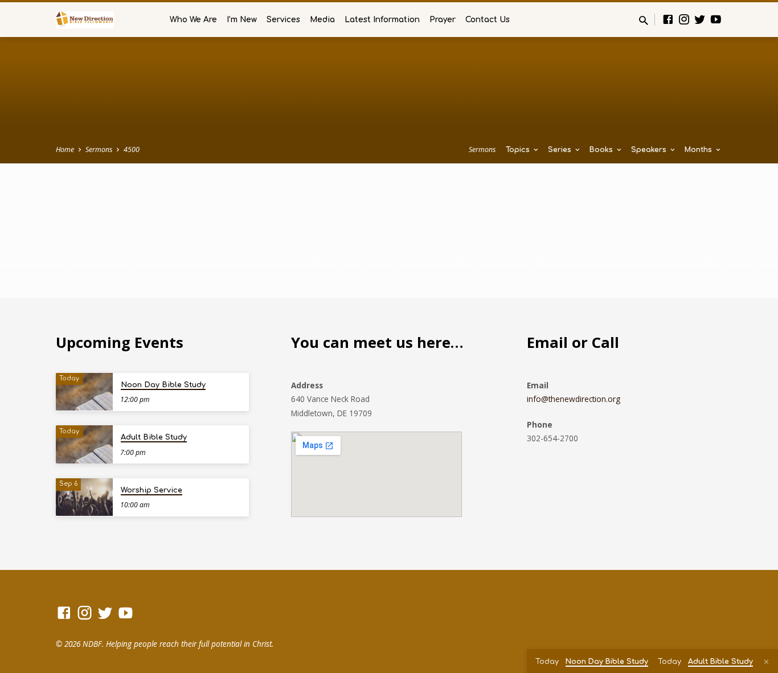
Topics (519, 150)
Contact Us (487, 19)
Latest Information (382, 19)
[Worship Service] (84, 497)
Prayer (442, 19)
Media (322, 19)
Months (699, 150)
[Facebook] (668, 19)
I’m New (242, 19)
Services (283, 19)
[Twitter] (700, 19)
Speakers (650, 150)
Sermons (98, 149)
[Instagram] (684, 19)
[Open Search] (643, 20)
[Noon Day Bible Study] (84, 392)
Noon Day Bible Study (163, 385)
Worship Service (151, 490)
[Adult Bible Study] (84, 444)
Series (561, 150)
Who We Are (193, 19)
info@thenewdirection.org (573, 398)
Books (602, 150)
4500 (132, 149)
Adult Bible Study (154, 437)
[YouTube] (716, 19)
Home (65, 149)
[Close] (766, 661)
